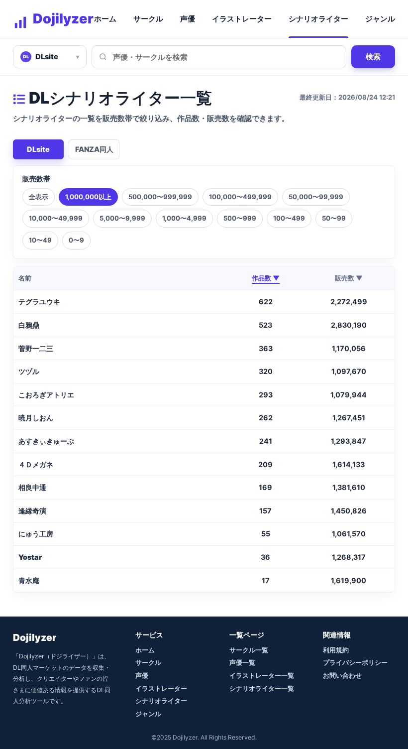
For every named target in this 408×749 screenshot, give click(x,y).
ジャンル (380, 18)
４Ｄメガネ (35, 464)
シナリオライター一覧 (261, 688)
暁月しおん (35, 417)
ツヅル (28, 371)
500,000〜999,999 (160, 197)
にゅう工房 (35, 533)
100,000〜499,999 (240, 197)
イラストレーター (242, 18)
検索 (373, 56)
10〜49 (40, 240)
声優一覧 (242, 662)
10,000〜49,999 (56, 218)
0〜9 (76, 240)
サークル (148, 18)
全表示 (38, 197)
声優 (187, 18)
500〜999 (239, 218)
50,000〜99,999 (316, 197)
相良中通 (32, 487)
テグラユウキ (39, 301)
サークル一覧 (248, 650)
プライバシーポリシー (355, 662)
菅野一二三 (35, 348)
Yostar (30, 557)
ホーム (105, 18)
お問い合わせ (342, 675)
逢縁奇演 (32, 510)
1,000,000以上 (88, 197)
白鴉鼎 (28, 325)
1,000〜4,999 (184, 218)
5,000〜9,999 (122, 218)
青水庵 (28, 580)
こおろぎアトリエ (46, 394)
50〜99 (334, 218)
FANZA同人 (94, 149)
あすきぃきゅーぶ (46, 441)
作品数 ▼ (266, 278)
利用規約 (336, 650)
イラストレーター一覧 (261, 675)
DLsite (38, 149)
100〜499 (289, 218)
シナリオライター (318, 18)
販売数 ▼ (349, 278)
